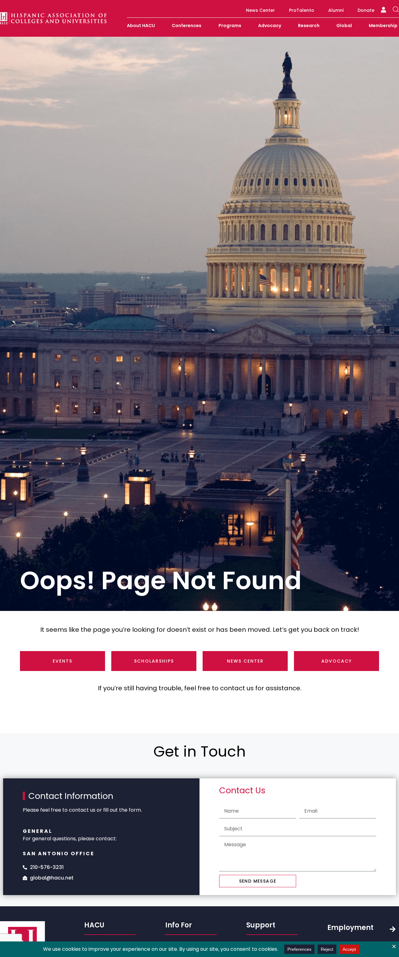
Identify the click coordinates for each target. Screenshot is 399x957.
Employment (350, 927)
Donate (366, 10)
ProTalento (301, 10)
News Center (260, 10)
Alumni (336, 10)
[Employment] (392, 929)
